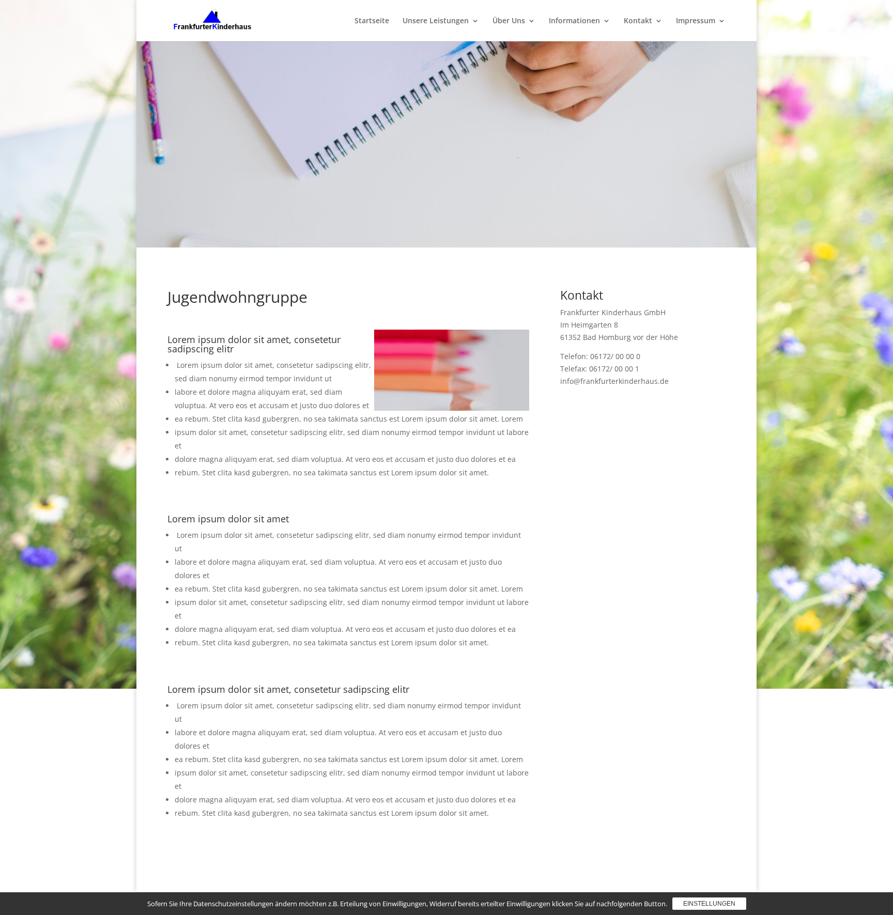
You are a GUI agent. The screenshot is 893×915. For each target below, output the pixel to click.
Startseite (372, 21)
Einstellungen (709, 903)
